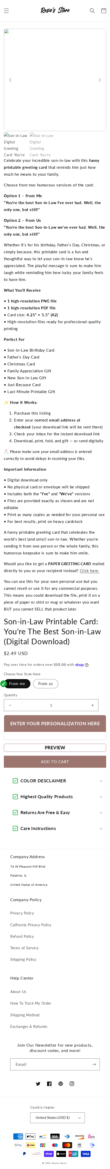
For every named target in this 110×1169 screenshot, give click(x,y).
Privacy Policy (22, 913)
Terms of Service (24, 948)
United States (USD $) (53, 1117)
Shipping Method (25, 1015)
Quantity (10, 695)
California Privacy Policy (30, 925)
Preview (55, 747)
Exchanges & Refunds (28, 1026)
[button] (6, 10)
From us (45, 683)
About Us (18, 991)
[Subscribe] (94, 1064)
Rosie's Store (59, 1163)
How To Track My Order (30, 1003)
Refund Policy (22, 936)
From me (17, 683)
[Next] (99, 79)
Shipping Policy (23, 959)
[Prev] (10, 79)
